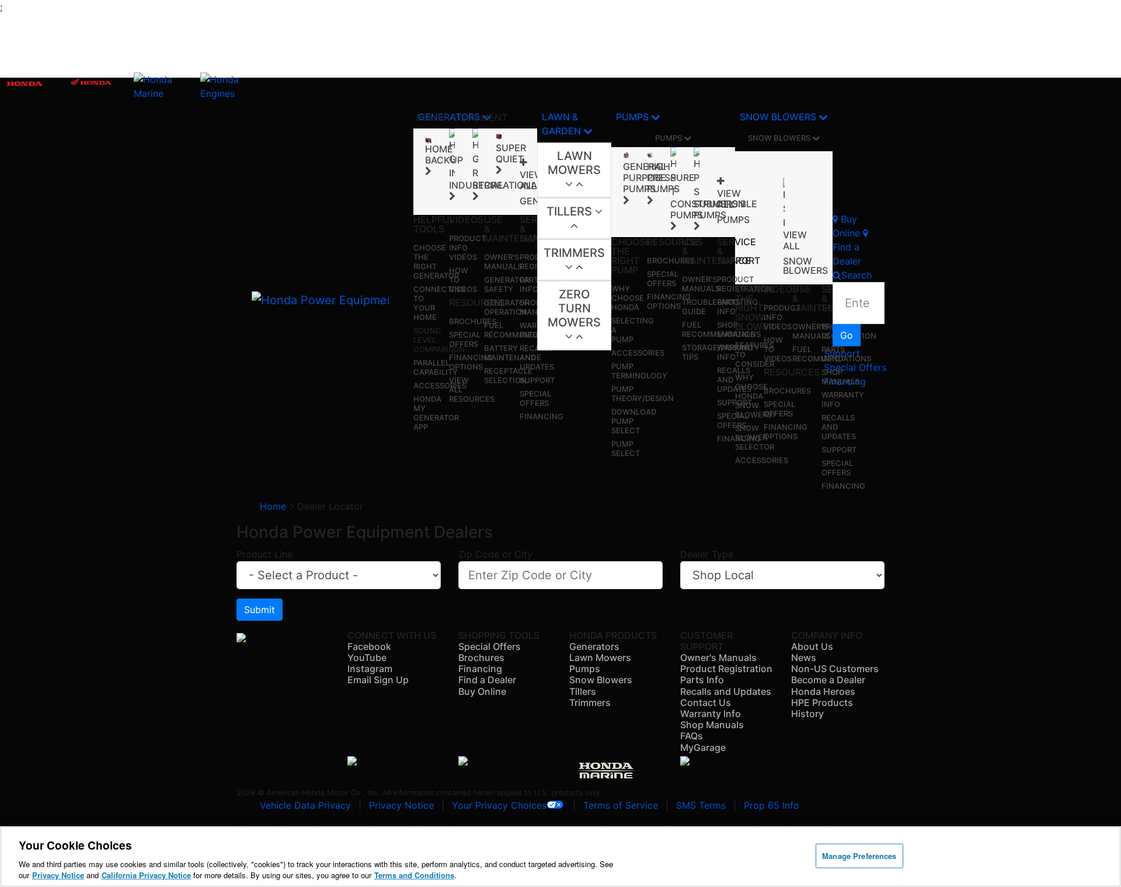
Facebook (369, 646)
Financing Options (471, 362)
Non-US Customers (835, 668)
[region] (560, 856)
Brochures (472, 321)
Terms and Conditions (414, 875)
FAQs (691, 736)
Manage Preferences (859, 855)
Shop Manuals (840, 376)
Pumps (633, 117)
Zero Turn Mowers (574, 308)
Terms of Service (620, 805)
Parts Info (531, 284)
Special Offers (465, 339)
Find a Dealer (487, 680)
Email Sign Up (378, 680)
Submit (259, 609)
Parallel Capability (435, 367)
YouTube (367, 657)
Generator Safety (507, 284)
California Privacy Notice (146, 875)
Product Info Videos (467, 248)
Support (537, 380)
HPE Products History (822, 708)
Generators (594, 646)
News (803, 657)
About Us (812, 646)
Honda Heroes (823, 691)
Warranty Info (710, 713)
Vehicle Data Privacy (305, 805)
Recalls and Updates (725, 691)
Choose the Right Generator (436, 261)
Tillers (570, 211)
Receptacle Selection (508, 375)
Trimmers (574, 253)
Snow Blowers (779, 117)
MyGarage (703, 747)
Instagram (369, 668)
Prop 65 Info (771, 805)
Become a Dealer (828, 680)
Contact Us (705, 702)
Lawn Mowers (574, 163)
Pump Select (625, 448)
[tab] (574, 170)
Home (273, 506)
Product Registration (744, 283)
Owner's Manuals (503, 261)
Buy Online (482, 691)
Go (846, 335)
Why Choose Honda (627, 298)
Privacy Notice (401, 805)
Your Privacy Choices (499, 805)
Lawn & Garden (562, 124)
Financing (541, 416)
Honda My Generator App (436, 413)
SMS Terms (701, 805)
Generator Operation (507, 307)
